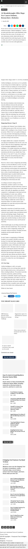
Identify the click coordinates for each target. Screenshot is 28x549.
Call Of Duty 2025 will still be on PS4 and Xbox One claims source (17, 400)
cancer (4, 293)
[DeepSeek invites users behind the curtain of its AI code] (6, 431)
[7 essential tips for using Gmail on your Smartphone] (6, 502)
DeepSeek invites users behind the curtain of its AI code (17, 431)
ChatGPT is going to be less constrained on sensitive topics (16, 408)
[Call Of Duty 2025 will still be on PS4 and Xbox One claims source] (6, 400)
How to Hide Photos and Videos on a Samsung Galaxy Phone (16, 517)
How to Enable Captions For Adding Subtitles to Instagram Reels (17, 509)
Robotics (4, 9)
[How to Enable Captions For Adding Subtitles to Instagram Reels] (6, 509)
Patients (14, 293)
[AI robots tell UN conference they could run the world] (8, 340)
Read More (23, 547)
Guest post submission (6, 532)
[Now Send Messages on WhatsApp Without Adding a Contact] (6, 488)
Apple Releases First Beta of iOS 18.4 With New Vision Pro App (17, 416)
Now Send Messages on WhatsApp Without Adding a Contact (17, 488)
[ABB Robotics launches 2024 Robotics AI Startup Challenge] (7, 308)
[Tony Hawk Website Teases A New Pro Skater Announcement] (6, 423)
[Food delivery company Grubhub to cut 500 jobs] (6, 393)
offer (10, 293)
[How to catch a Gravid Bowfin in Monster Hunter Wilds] (14, 366)
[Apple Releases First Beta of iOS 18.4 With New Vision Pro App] (6, 416)
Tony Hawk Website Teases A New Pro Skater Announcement (17, 424)
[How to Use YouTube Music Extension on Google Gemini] (6, 496)
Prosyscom (9, 540)
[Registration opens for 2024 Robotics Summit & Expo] (21, 308)
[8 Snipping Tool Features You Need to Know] (14, 451)
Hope (7, 293)
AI (2, 293)
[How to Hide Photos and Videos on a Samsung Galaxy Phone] (6, 517)
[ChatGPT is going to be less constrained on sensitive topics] (6, 408)
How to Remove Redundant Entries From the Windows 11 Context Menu (17, 480)
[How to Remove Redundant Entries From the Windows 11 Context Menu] (6, 480)
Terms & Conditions (17, 532)
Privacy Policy (4, 534)
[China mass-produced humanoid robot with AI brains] (20, 324)
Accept (17, 547)
